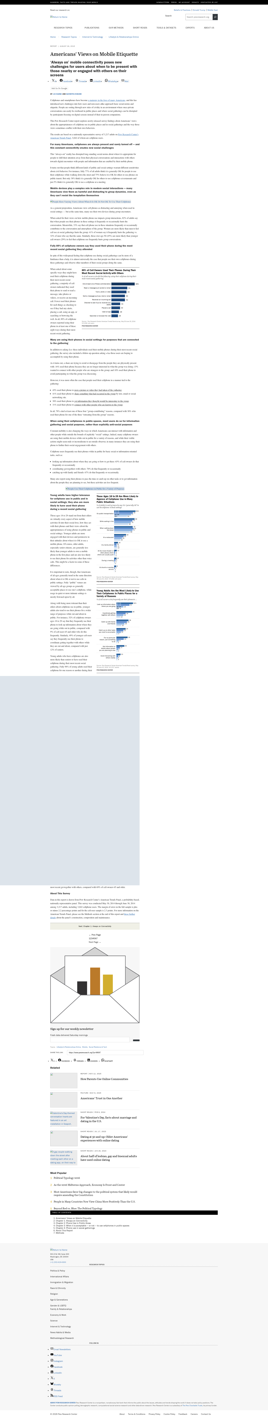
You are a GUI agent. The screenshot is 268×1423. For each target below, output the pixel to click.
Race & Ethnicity (58, 1288)
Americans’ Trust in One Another (101, 1098)
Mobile (85, 1047)
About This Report (64, 1230)
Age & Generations (59, 1299)
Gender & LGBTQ (58, 1305)
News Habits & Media (60, 1332)
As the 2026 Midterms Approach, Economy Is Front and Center (89, 1185)
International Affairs (59, 1276)
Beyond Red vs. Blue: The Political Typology (78, 1208)
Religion (54, 1293)
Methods (60, 1232)
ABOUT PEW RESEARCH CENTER (63, 1403)
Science (54, 1320)
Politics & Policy (57, 1270)
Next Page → (95, 942)
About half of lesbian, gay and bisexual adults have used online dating (109, 1158)
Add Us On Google (59, 88)
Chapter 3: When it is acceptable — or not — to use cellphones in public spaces (92, 1225)
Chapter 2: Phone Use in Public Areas (73, 1223)
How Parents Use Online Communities (104, 1079)
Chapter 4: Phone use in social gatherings (75, 1228)
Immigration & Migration (61, 1282)
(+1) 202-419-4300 (58, 1262)
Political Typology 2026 (67, 1178)
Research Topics (63, 27)
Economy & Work (58, 1314)
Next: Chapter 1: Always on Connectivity (95, 926)
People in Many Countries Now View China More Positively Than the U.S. (94, 1201)
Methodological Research (62, 1338)
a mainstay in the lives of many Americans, (107, 100)
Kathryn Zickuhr (74, 94)
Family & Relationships (61, 1309)
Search (168, 15)
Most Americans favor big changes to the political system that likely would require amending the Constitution (95, 1193)
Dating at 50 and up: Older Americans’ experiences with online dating (104, 1138)
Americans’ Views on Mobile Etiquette (73, 1218)
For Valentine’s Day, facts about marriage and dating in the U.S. (109, 1119)
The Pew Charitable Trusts (192, 1405)
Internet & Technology (60, 1326)
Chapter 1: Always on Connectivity (72, 1220)
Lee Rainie (57, 94)
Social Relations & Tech (98, 1047)
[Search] (215, 17)
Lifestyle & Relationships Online (69, 1047)
